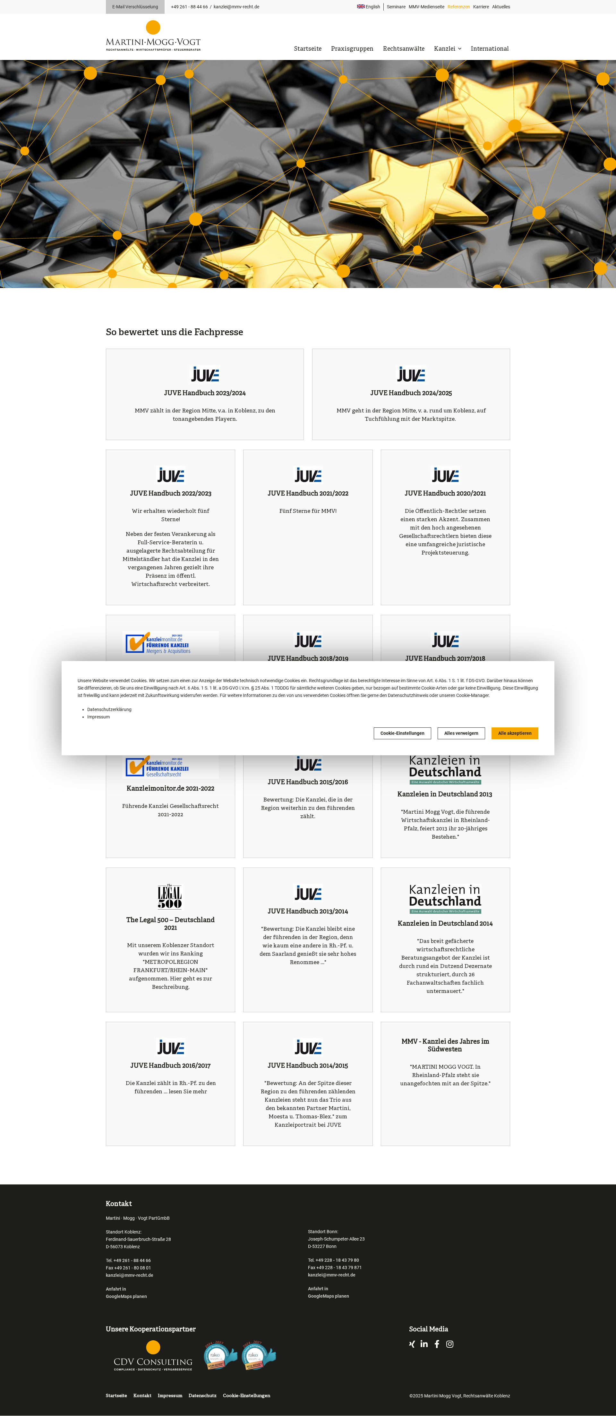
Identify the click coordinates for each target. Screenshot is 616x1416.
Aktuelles (501, 6)
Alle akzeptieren (515, 733)
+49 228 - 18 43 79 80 (337, 1260)
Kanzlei (445, 49)
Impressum (98, 716)
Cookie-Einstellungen (402, 733)
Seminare (396, 6)
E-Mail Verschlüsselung (135, 6)
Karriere (481, 6)
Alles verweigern (461, 733)
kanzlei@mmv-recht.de (236, 6)
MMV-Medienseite (426, 6)
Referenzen (459, 6)
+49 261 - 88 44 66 (189, 6)
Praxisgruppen (352, 49)
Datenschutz (203, 1396)
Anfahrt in (116, 1289)
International (490, 49)
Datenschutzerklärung (109, 709)
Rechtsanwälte (403, 49)
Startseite (307, 49)
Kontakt (142, 1396)
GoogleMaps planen (126, 1296)
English (372, 6)
